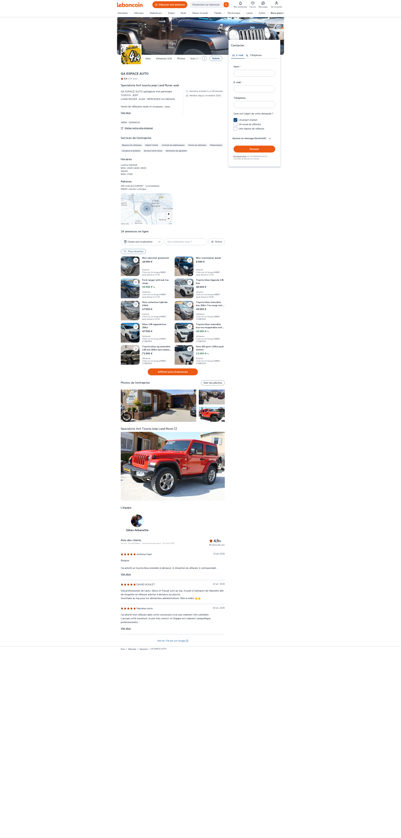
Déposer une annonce (172, 4)
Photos (181, 58)
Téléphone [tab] (256, 55)
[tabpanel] (254, 111)
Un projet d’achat (248, 120)
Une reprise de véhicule (251, 128)
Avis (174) (196, 58)
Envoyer (254, 149)
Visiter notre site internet (139, 128)
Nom (237, 66)
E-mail (238, 82)
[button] (168, 214)
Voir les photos (212, 383)
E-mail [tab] (239, 55)
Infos (148, 58)
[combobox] (210, 4)
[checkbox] (235, 120)
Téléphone (240, 98)
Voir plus (126, 113)
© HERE (170, 224)
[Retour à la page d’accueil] (130, 4)
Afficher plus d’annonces (173, 372)
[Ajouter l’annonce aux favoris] (135, 260)
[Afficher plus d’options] (204, 58)
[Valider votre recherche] (226, 4)
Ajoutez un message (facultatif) (249, 138)
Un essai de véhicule (250, 124)
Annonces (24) (164, 58)
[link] (159, 649)
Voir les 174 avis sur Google (171, 640)
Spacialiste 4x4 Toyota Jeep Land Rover (147, 429)
